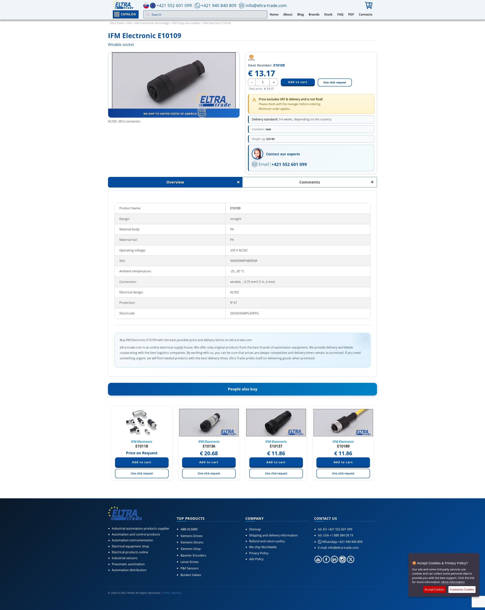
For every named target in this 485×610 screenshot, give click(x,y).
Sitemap (255, 529)
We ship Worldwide (263, 547)
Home (274, 14)
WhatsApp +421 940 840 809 (342, 542)
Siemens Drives (192, 536)
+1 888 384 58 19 (341, 535)
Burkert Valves (191, 575)
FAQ (340, 14)
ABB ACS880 (189, 529)
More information (453, 582)
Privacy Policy (258, 553)
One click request (334, 82)
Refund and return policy (267, 541)
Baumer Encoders (193, 555)
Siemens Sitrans (192, 542)
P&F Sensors (190, 568)
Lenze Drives (190, 562)
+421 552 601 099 (289, 164)
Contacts (365, 14)
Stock (328, 14)
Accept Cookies (434, 589)
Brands (314, 14)
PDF (351, 14)
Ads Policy (256, 559)
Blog (300, 14)
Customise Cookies (462, 589)
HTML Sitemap (172, 593)
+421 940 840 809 (218, 5)
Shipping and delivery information (273, 535)
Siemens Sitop (191, 549)
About (288, 14)
